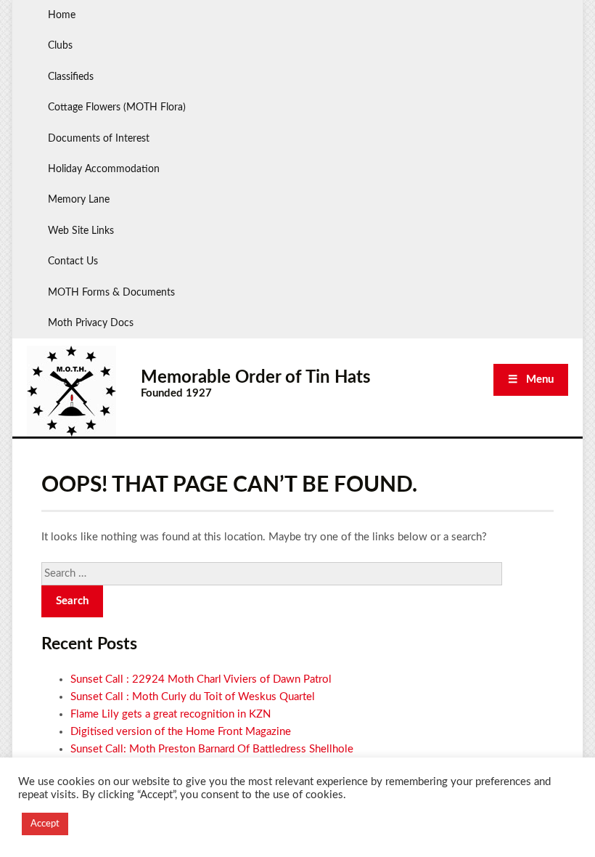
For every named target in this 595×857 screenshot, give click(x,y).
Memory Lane (79, 200)
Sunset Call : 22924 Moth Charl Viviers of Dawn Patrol (201, 679)
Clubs (60, 46)
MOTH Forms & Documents (111, 293)
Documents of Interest (98, 139)
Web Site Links (81, 231)
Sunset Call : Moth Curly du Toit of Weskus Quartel (192, 696)
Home (61, 15)
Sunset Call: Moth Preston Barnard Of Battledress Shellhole (211, 749)
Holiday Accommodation (104, 169)
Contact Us (73, 261)
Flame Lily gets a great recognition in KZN (170, 714)
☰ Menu (531, 379)
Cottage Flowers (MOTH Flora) (117, 107)
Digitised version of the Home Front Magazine (180, 731)
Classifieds (71, 77)
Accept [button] (45, 824)
